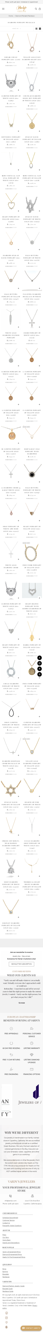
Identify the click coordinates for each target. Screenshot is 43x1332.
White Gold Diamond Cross (11, 566)
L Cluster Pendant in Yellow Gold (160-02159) (32, 374)
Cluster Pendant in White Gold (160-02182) (11, 98)
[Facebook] (39, 658)
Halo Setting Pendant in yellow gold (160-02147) (11, 296)
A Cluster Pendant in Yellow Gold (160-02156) (11, 412)
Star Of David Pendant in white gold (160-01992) (32, 219)
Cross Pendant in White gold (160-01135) (31, 335)
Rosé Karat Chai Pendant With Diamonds (32, 451)
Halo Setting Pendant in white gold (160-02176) (32, 257)
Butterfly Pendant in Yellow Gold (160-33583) (11, 139)
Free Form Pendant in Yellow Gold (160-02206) (32, 686)
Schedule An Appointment (29, 2)
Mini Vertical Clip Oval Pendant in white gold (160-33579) (11, 179)
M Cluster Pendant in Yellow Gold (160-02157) (11, 451)
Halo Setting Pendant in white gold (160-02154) (32, 490)
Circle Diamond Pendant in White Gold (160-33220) (11, 686)
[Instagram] (39, 663)
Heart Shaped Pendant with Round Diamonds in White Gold (32, 607)
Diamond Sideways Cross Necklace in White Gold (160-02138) (11, 764)
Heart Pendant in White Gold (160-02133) (11, 647)
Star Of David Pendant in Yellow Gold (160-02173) (11, 804)
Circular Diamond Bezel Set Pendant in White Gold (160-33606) (32, 99)
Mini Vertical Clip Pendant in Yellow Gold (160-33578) (32, 178)
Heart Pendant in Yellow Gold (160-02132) (32, 529)
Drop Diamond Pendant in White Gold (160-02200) (11, 884)
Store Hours (21, 1300)
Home (11, 16)
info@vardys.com (10, 1201)
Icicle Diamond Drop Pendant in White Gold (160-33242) (32, 844)
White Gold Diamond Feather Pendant (11, 335)
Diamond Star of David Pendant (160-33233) (11, 257)
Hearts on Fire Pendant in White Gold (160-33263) (32, 804)
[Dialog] (11, 1028)
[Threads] (39, 674)
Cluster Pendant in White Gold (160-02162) (11, 606)
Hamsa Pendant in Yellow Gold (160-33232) (32, 647)
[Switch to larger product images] (36, 28)
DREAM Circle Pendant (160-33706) (11, 58)
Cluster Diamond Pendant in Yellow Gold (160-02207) (32, 724)
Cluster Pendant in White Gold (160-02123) (11, 374)
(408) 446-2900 (15, 2)
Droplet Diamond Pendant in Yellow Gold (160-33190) (11, 925)
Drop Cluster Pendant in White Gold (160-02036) (11, 724)
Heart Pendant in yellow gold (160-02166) (11, 219)
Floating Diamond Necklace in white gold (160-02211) (32, 296)
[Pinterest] (39, 669)
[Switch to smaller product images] (40, 28)
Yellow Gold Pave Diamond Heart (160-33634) (32, 59)
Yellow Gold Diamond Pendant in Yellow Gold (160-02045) (32, 764)
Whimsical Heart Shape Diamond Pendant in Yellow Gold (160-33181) (32, 885)
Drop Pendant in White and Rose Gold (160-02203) (11, 529)
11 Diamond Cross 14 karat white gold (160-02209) (10, 490)
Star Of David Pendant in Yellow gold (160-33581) (32, 139)
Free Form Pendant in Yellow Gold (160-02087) (32, 567)
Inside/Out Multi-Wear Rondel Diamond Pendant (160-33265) (11, 844)
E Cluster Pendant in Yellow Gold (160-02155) (32, 412)
